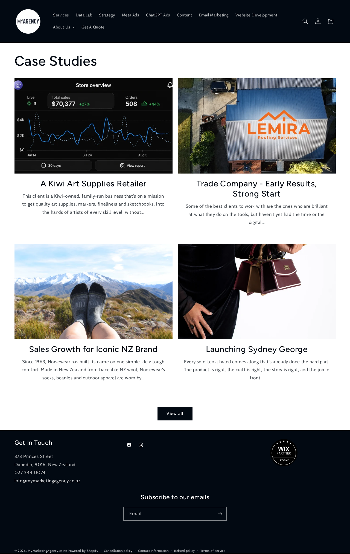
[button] (63, 27)
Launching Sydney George (257, 349)
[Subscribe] (220, 513)
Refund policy (184, 551)
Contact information (153, 551)
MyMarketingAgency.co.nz (47, 551)
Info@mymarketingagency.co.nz (47, 480)
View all (175, 413)
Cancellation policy (118, 551)
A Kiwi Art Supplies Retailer (93, 183)
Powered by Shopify (83, 551)
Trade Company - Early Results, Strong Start (257, 188)
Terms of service (213, 551)
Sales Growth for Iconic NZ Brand (93, 349)
